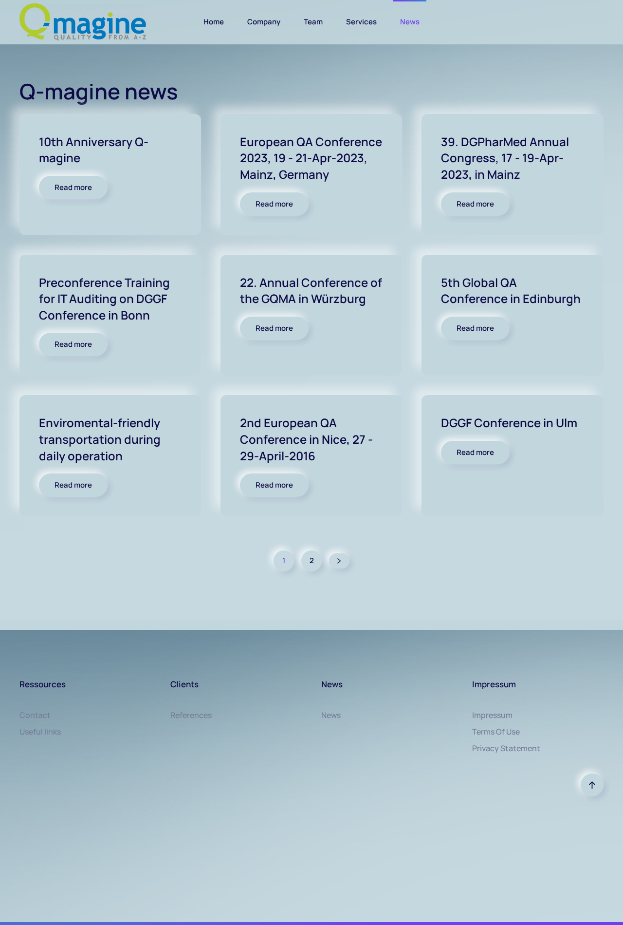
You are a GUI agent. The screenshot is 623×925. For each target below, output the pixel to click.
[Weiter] (339, 560)
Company (263, 22)
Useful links (40, 731)
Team (313, 22)
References (191, 715)
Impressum (492, 715)
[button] (592, 785)
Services (361, 22)
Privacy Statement (506, 748)
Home (213, 22)
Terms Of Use (496, 731)
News (410, 22)
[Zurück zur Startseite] (82, 22)
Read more (73, 187)
